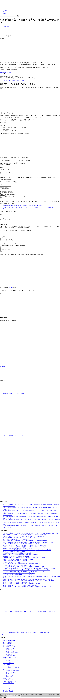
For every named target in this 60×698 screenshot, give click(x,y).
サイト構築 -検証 (7, 654)
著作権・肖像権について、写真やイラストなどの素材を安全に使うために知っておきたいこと (27, 586)
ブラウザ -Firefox (10, 672)
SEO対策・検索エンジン (9, 657)
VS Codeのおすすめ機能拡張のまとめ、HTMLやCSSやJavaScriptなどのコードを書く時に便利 (27, 550)
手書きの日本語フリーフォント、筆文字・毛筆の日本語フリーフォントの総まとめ (24, 534)
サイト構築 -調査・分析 (9, 640)
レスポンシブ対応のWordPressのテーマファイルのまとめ (17, 574)
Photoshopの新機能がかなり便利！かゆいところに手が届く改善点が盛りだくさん (24, 566)
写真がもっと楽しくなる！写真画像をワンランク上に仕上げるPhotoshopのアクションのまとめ (27, 579)
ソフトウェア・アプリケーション (11, 667)
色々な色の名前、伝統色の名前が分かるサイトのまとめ (17, 548)
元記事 (11, 287)
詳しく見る (17, 695)
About (4, 13)
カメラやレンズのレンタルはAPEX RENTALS (15, 435)
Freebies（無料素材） (8, 663)
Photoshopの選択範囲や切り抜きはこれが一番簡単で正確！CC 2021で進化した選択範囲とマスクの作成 (30, 568)
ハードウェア (6, 666)
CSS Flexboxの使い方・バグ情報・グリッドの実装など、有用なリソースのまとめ (24, 557)
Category (5, 10)
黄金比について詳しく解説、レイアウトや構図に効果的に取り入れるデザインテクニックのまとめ (28, 580)
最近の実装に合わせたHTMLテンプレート (14, 551)
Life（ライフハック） (8, 680)
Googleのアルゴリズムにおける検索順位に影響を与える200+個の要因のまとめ (23, 563)
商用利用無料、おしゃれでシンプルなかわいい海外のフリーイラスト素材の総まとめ (25, 540)
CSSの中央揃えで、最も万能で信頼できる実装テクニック (18, 559)
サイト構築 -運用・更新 (9, 656)
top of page (2, 366)
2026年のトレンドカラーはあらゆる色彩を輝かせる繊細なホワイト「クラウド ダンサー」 (26, 547)
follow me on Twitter (8, 689)
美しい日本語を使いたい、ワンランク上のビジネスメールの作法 (20, 585)
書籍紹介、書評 (7, 678)
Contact (5, 12)
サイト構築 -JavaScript (8, 651)
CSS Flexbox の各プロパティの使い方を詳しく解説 (16, 556)
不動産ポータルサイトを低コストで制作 (13, 393)
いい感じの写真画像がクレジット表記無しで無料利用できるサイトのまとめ (23, 543)
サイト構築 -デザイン (8, 648)
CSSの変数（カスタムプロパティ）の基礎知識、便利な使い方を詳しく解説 (23, 205)
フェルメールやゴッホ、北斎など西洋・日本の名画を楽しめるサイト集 (21, 583)
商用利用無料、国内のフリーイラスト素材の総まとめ (17, 539)
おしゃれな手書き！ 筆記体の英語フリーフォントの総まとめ (19, 537)
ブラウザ (5, 669)
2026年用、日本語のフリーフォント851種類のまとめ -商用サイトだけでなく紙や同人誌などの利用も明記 (30, 533)
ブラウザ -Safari (10, 675)
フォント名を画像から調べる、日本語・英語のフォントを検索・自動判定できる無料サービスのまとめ (30, 542)
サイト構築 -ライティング (9, 646)
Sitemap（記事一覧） (8, 683)
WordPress (5, 659)
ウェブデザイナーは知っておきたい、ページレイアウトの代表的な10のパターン (24, 571)
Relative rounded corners (6, 72)
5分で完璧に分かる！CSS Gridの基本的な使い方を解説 (17, 553)
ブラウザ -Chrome (10, 676)
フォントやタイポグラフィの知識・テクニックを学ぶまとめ (19, 573)
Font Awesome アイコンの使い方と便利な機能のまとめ (17, 565)
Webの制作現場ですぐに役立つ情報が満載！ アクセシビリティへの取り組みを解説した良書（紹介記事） (30, 611)
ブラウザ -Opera (10, 673)
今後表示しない (11, 695)
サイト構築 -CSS (4, 27)
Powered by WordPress (8, 691)
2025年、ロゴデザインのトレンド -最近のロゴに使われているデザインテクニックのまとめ (26, 570)
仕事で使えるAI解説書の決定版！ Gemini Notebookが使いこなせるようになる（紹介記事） (26, 632)
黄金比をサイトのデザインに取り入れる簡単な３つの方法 (18, 582)
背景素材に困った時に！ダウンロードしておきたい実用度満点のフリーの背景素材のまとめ (27, 545)
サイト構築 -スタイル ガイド (10, 652)
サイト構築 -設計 (7, 642)
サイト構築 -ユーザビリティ (10, 645)
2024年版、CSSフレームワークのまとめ (13, 562)
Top (4, 9)
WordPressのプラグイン (12, 660)
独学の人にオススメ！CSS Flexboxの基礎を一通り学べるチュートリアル (22, 554)
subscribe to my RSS (8, 690)
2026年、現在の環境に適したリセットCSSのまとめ (16, 560)
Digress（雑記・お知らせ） (10, 681)
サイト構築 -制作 (7, 643)
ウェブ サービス (7, 664)
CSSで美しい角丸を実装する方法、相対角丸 (14, 80)
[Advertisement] (30, 51)
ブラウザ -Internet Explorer (12, 670)
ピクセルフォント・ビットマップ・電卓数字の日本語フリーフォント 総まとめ (23, 536)
